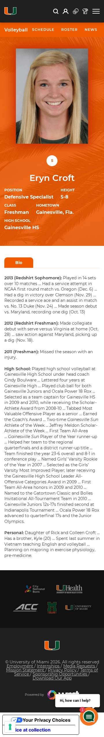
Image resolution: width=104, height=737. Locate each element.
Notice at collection (29, 730)
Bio (18, 262)
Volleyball (16, 30)
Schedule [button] (43, 29)
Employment (20, 666)
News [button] (91, 29)
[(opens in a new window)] (35, 589)
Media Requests (79, 666)
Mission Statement (25, 670)
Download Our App (52, 678)
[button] (96, 11)
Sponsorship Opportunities (60, 674)
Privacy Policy (63, 670)
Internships (49, 666)
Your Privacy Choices (46, 720)
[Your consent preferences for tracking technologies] (10, 726)
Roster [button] (69, 29)
